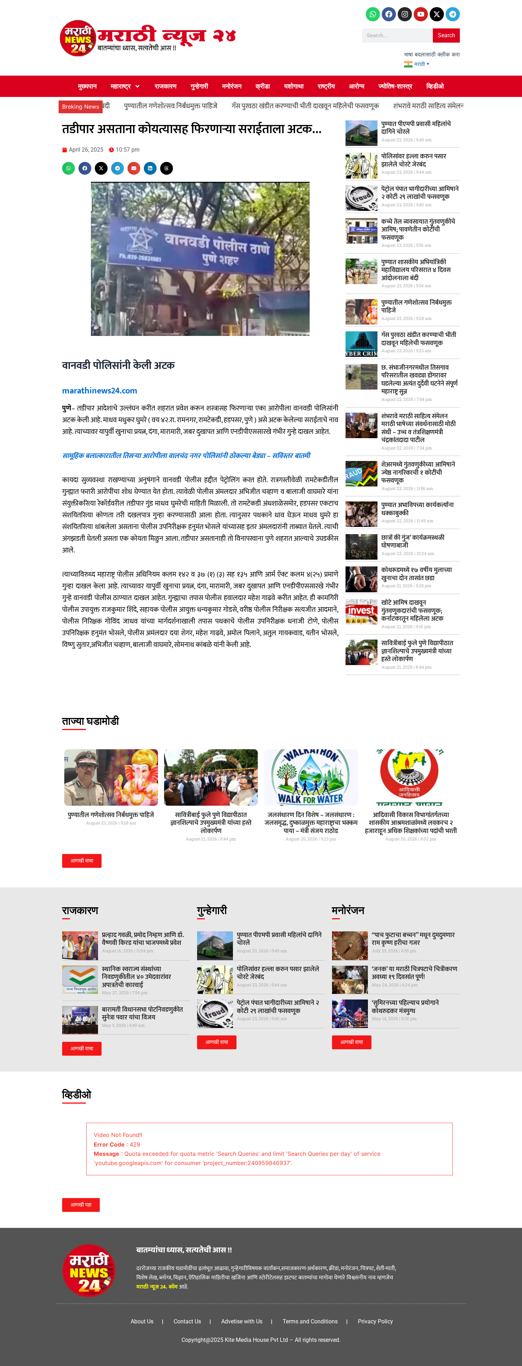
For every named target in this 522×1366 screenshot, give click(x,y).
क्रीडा (263, 86)
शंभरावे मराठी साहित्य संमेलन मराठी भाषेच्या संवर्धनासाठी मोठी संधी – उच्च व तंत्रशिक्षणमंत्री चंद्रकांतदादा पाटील (418, 428)
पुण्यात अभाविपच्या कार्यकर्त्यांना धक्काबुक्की (417, 509)
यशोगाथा (294, 86)
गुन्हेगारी (199, 86)
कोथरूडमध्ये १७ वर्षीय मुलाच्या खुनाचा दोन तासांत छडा (416, 574)
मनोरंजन (231, 86)
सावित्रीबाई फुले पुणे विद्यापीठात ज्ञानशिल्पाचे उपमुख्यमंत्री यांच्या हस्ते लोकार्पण (417, 651)
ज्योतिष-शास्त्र (395, 86)
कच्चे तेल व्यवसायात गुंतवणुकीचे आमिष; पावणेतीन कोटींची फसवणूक (418, 230)
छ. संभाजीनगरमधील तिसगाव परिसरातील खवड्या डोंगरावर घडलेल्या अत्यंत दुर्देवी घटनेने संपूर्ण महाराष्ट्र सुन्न (419, 380)
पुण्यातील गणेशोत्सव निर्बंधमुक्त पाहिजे (129, 106)
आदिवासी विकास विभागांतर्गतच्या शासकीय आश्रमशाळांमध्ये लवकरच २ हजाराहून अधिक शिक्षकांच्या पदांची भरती (411, 823)
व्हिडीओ (435, 86)
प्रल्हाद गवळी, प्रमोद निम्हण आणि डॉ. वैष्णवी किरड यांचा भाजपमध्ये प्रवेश (143, 939)
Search (446, 35)
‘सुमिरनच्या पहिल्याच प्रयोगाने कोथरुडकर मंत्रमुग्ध (405, 1007)
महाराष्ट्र (121, 86)
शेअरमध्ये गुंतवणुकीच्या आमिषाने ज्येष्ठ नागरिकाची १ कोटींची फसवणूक (418, 472)
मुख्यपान (87, 86)
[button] (68, 168)
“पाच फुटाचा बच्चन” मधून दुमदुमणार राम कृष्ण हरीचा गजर (413, 939)
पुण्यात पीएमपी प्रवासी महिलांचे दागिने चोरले (416, 128)
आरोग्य (356, 86)
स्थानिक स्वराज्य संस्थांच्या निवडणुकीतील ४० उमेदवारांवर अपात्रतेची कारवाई (136, 977)
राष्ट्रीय (326, 86)
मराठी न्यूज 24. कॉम (157, 1287)
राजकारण (165, 86)
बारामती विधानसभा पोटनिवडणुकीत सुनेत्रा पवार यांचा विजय (142, 1014)
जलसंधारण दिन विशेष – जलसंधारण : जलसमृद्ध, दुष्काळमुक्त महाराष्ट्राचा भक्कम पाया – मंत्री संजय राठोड (311, 823)
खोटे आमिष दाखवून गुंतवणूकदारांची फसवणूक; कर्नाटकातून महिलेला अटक (412, 611)
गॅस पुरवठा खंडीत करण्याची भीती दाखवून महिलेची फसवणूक (263, 106)
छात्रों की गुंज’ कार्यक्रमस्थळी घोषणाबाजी (412, 542)
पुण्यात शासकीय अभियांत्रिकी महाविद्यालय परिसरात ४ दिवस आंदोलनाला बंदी (416, 270)
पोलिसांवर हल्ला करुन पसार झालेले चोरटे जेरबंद (413, 160)
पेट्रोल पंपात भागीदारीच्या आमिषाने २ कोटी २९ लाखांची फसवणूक (420, 193)
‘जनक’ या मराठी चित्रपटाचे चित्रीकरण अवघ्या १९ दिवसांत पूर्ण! (414, 973)
